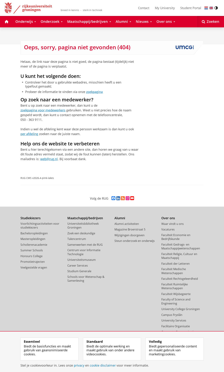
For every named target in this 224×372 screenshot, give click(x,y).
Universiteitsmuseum (81, 260)
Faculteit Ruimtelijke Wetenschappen (174, 286)
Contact (143, 8)
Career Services (77, 265)
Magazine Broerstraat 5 (129, 229)
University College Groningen (180, 309)
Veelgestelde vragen (33, 267)
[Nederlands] (206, 8)
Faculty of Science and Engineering (175, 301)
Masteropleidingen (32, 239)
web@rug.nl (49, 159)
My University (165, 8)
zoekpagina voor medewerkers (42, 110)
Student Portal (190, 8)
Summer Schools (31, 250)
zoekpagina (94, 92)
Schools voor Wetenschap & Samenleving (85, 279)
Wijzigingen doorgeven (129, 235)
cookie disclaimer (103, 365)
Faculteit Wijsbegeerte (176, 294)
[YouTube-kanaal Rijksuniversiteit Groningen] (132, 198)
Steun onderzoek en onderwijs (134, 241)
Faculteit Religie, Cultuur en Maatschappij (179, 256)
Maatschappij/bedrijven (85, 218)
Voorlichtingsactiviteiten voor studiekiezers (39, 226)
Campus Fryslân (171, 315)
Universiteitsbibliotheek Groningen (83, 226)
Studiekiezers (30, 218)
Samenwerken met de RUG (85, 245)
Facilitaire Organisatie (175, 326)
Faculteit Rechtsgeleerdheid (179, 279)
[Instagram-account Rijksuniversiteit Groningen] (128, 198)
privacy (79, 365)
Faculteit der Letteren (175, 264)
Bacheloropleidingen (34, 233)
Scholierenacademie (33, 245)
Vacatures (168, 229)
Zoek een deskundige (81, 233)
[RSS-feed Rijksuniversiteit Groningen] (123, 198)
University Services (173, 320)
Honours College (31, 256)
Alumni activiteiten (126, 224)
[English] (211, 8)
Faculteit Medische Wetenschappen (173, 271)
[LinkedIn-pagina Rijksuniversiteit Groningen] (118, 198)
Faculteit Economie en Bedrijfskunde (175, 237)
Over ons (168, 218)
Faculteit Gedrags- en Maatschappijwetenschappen (180, 246)
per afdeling (29, 134)
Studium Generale (79, 271)
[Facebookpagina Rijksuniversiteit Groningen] (113, 198)
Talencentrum (76, 239)
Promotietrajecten (32, 262)
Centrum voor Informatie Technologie (83, 252)
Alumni (119, 218)
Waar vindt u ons (172, 224)
